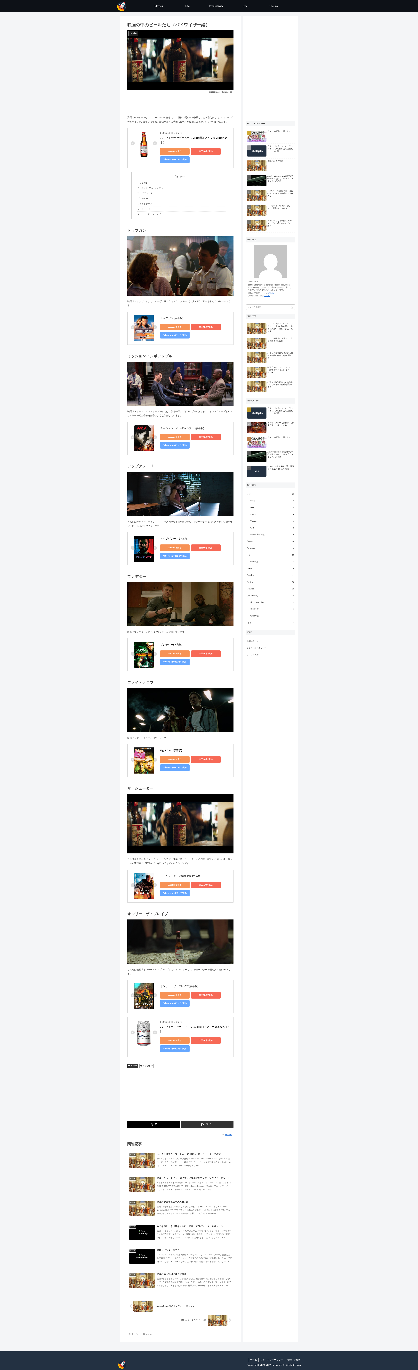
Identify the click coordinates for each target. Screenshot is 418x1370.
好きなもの (148, 1066)
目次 (177, 176)
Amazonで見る (174, 151)
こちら (271, 293)
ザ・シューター (144, 209)
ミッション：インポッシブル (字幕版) (182, 428)
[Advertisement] (180, 103)
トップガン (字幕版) (171, 318)
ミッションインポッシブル (150, 188)
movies (134, 1066)
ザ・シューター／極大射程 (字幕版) (180, 876)
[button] (207, 1124)
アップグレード (144, 193)
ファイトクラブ (144, 204)
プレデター (142, 199)
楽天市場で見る (206, 151)
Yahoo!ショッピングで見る (175, 159)
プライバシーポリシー (256, 648)
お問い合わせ (252, 641)
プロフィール (252, 655)
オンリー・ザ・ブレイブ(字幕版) (179, 986)
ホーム (253, 1360)
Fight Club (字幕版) (171, 750)
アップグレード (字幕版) (174, 538)
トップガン (142, 183)
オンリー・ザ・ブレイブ (149, 214)
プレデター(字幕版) (171, 644)
